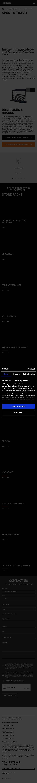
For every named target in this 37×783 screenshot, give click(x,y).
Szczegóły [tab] (16, 374)
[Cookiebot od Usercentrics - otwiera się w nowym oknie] (26, 369)
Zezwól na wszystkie (18, 406)
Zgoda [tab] (6, 374)
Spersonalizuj (17, 412)
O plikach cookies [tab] (29, 374)
